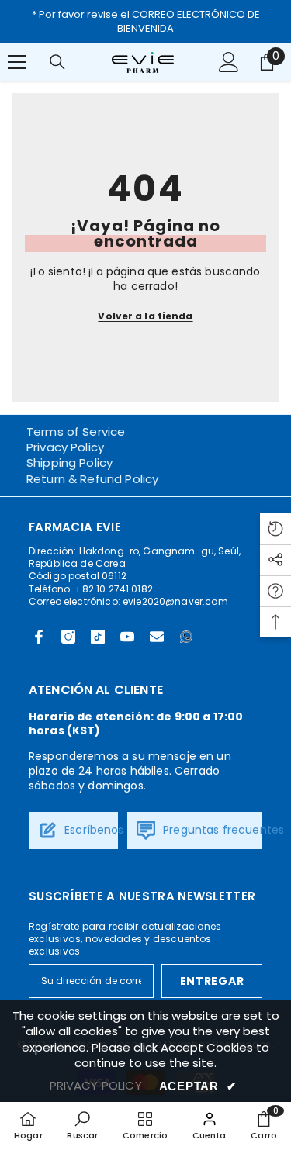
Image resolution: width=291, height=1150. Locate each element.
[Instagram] (68, 637)
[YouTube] (127, 637)
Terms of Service (75, 431)
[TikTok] (98, 637)
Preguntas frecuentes (222, 829)
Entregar (212, 981)
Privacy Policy (65, 447)
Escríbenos (92, 829)
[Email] (157, 637)
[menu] (17, 62)
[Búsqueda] (57, 62)
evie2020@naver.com (175, 601)
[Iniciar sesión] (229, 62)
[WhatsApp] (186, 637)
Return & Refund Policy (92, 479)
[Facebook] (39, 637)
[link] (82, 1125)
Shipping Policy (69, 462)
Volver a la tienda (145, 316)
